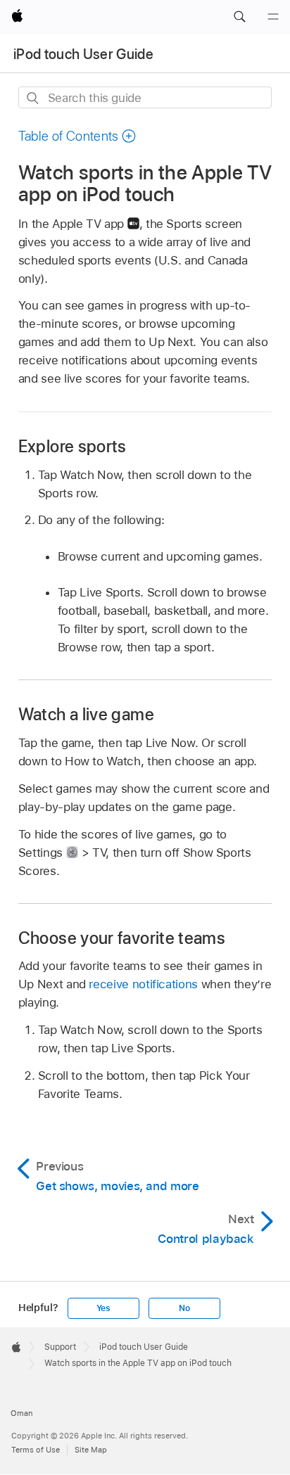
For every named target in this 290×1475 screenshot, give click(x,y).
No (184, 1308)
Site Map (91, 1450)
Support (60, 1347)
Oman (21, 1413)
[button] (239, 17)
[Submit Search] (33, 98)
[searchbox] (145, 97)
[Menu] (273, 17)
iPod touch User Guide (83, 54)
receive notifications (143, 984)
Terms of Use (35, 1450)
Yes (103, 1308)
